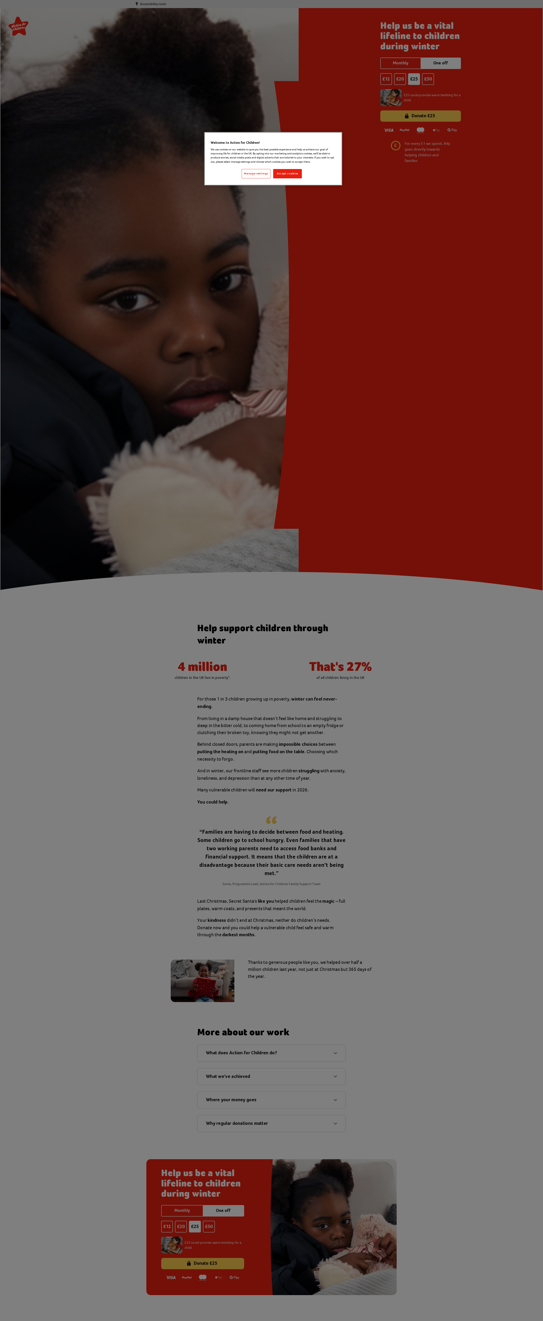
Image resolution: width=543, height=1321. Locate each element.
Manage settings (256, 173)
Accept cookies (287, 173)
